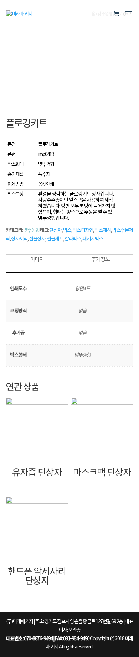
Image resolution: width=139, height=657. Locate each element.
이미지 (37, 260)
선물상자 (37, 239)
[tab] (37, 260)
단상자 (55, 230)
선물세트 (55, 239)
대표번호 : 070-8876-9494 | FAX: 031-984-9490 (47, 639)
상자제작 (19, 239)
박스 (67, 230)
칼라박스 (73, 239)
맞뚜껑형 (31, 230)
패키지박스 (92, 239)
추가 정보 (100, 260)
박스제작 (102, 230)
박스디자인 (83, 230)
